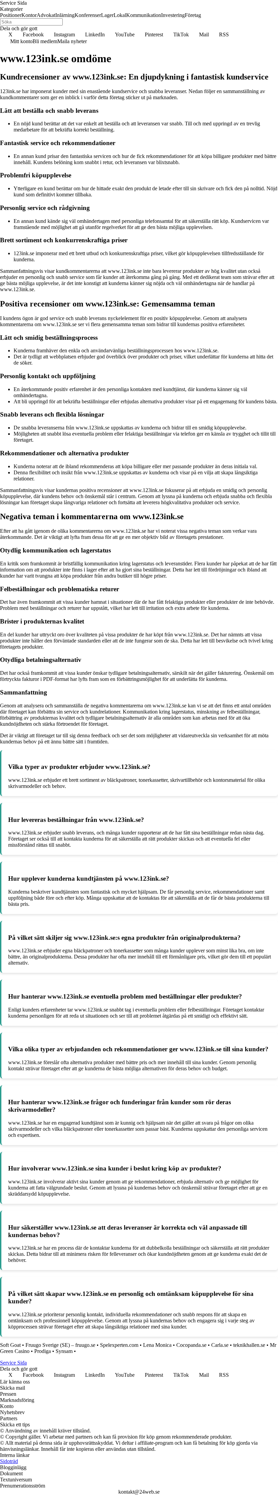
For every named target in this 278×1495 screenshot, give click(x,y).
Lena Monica (157, 1345)
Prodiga (42, 1351)
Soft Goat (10, 1345)
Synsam (64, 1351)
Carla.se (220, 1345)
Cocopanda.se (191, 1345)
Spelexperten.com (119, 1345)
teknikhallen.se (249, 1345)
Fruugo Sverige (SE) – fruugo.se (60, 1345)
